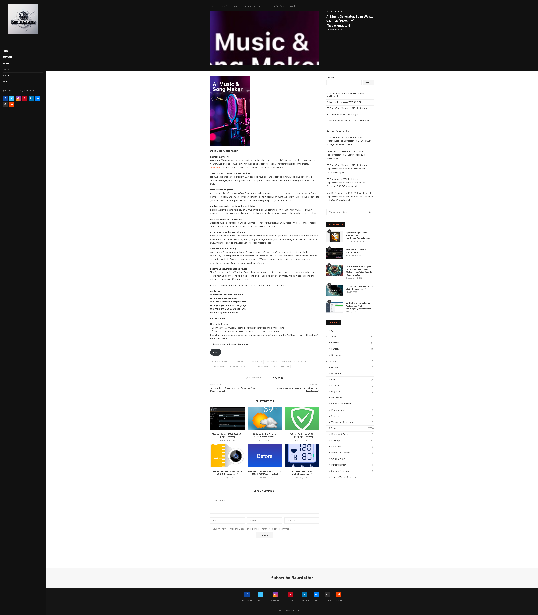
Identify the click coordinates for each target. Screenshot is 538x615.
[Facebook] (5, 98)
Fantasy (352, 349)
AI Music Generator (220, 362)
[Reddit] (11, 104)
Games (6, 69)
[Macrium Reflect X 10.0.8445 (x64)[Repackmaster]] (227, 418)
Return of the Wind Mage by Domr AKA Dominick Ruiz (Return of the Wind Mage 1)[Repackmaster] (359, 270)
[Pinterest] (24, 98)
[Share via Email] (282, 377)
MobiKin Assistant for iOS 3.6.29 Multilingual (347, 120)
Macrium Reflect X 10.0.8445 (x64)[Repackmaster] (227, 435)
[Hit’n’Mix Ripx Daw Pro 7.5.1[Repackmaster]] (334, 253)
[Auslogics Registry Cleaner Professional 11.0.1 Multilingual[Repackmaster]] (334, 307)
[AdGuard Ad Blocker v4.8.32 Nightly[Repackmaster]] (302, 418)
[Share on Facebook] (273, 377)
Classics (352, 342)
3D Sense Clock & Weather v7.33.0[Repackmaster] (265, 435)
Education (352, 385)
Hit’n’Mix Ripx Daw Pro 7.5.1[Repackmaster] (356, 251)
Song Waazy (271, 362)
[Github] (5, 104)
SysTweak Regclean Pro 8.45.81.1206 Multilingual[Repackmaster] (359, 235)
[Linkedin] (31, 98)
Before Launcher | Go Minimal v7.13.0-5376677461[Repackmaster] (265, 472)
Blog (351, 330)
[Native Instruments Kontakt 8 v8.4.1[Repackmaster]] (334, 290)
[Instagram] (18, 98)
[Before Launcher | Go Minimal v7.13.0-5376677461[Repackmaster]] (265, 455)
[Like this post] (270, 377)
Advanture (352, 373)
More (5, 81)
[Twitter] (11, 98)
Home (5, 50)
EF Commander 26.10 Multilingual (342, 114)
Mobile (6, 63)
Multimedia (352, 397)
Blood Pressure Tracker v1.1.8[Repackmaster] (302, 472)
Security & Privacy (352, 471)
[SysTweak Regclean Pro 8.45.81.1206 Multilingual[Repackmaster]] (334, 236)
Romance (352, 355)
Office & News (352, 459)
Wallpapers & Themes (352, 422)
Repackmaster (240, 362)
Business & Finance (352, 434)
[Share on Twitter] (276, 377)
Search (330, 77)
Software (7, 57)
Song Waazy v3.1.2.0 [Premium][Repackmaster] (231, 367)
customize (215, 167)
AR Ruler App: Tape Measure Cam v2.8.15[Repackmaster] (227, 472)
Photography (352, 410)
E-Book (351, 336)
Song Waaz (257, 362)
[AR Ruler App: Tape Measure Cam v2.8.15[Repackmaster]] (227, 455)
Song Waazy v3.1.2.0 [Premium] (295, 362)
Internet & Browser (352, 452)
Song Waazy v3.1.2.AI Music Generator (272, 367)
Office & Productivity (352, 404)
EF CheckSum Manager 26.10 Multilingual (346, 108)
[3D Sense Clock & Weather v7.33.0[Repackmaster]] (265, 418)
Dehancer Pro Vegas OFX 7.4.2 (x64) (344, 102)
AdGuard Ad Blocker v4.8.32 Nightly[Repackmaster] (302, 435)
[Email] (37, 98)
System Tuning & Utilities (352, 477)
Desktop (352, 440)
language (352, 391)
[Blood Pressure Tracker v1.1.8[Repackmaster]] (302, 455)
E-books (7, 75)
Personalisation (352, 465)
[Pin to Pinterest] (279, 377)
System (352, 416)
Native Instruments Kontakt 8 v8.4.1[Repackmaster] (359, 287)
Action (352, 367)
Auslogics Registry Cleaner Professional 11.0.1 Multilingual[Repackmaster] (359, 306)
